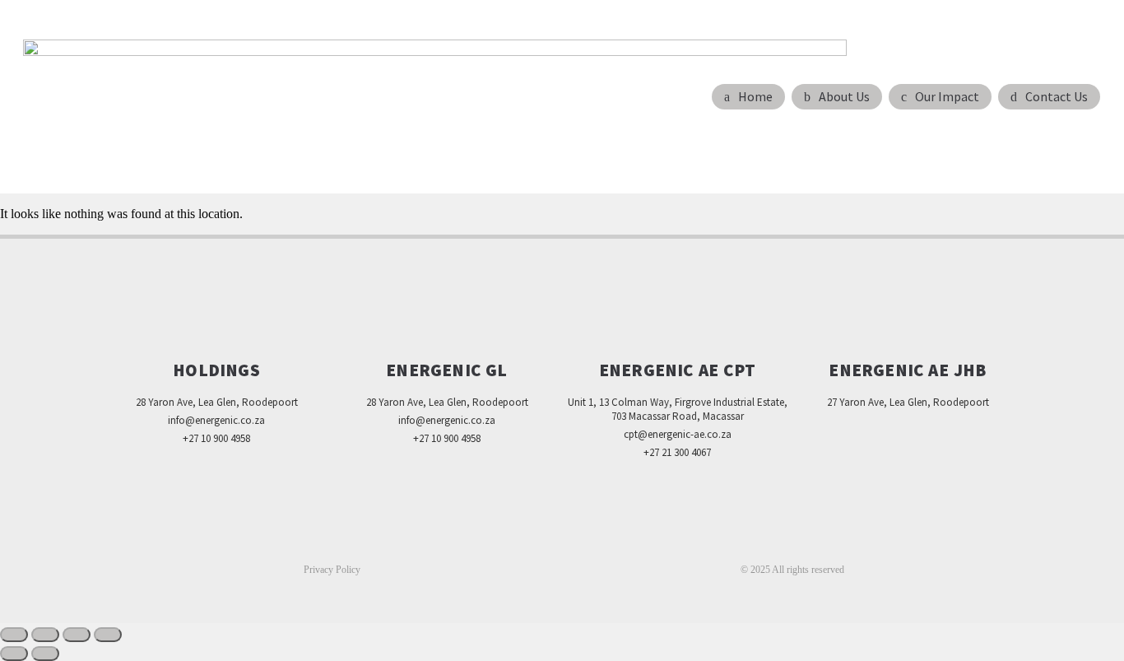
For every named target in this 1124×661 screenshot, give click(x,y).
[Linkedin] (562, 540)
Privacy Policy (332, 569)
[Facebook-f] (527, 540)
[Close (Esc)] (108, 634)
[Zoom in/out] (14, 634)
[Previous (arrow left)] (14, 653)
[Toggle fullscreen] (45, 634)
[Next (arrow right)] (45, 653)
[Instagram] (596, 540)
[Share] (77, 634)
